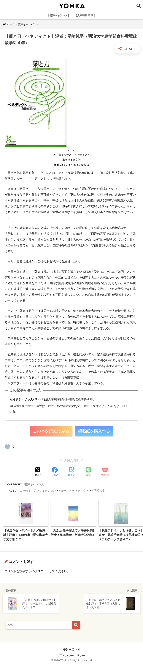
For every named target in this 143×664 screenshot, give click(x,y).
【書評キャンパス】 (58, 15)
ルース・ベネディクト (75, 490)
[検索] (76, 625)
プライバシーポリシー (71, 655)
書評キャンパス (34, 484)
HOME (74, 649)
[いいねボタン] (7, 447)
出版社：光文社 (71, 159)
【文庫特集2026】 (85, 15)
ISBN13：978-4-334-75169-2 (71, 164)
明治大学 (99, 490)
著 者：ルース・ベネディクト (71, 154)
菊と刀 (71, 149)
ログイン (43, 571)
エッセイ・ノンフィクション (38, 490)
